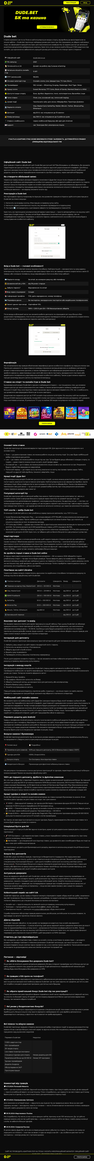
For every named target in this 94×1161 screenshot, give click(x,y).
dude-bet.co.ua (39, 58)
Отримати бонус (47, 27)
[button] (6, 413)
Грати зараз (47, 423)
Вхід (85, 3)
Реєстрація (71, 2)
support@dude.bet (41, 909)
